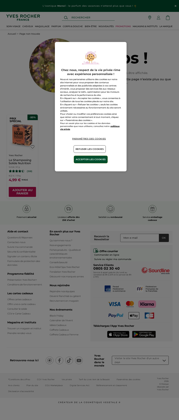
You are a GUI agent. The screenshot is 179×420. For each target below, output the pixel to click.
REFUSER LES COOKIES (90, 149)
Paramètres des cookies (89, 138)
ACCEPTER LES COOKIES (91, 159)
